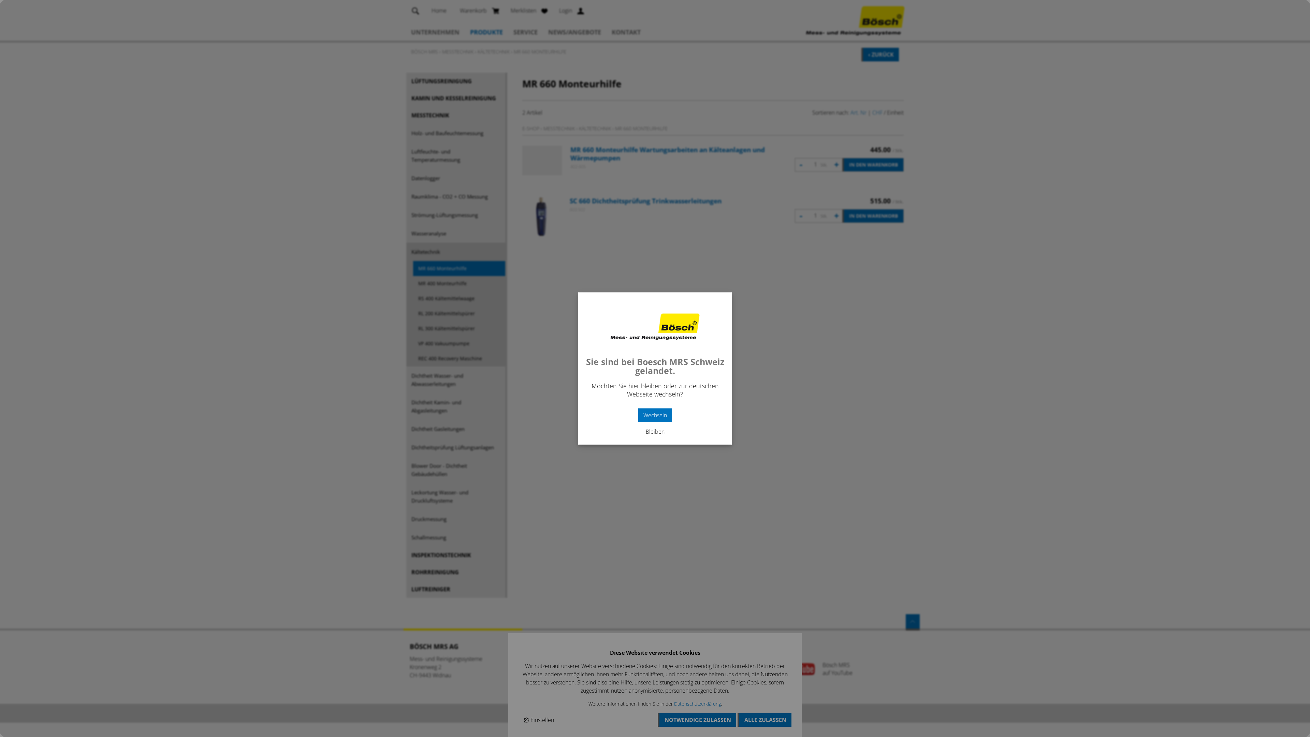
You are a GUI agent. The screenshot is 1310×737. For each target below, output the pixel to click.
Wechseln (655, 415)
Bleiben (655, 431)
